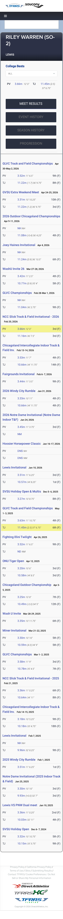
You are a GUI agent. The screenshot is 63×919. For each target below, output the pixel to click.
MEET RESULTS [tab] (30, 104)
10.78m (22, 668)
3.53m (21, 357)
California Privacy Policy (39, 867)
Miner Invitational (14, 630)
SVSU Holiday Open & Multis (22, 491)
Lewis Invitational (14, 467)
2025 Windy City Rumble (19, 759)
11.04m (22, 307)
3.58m (21, 661)
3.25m (21, 597)
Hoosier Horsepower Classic (22, 443)
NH (19, 228)
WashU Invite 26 (13, 269)
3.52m (21, 175)
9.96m (21, 750)
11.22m (22, 182)
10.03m (22, 819)
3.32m (21, 836)
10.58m (22, 575)
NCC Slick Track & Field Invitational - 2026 (31, 316)
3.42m (21, 276)
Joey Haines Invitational (19, 245)
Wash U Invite (12, 613)
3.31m (21, 199)
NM (19, 434)
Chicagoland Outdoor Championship (27, 585)
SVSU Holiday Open (16, 829)
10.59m (22, 644)
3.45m (21, 427)
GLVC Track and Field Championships (28, 163)
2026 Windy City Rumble (19, 391)
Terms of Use (16, 870)
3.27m (21, 498)
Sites (27, 870)
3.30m (21, 637)
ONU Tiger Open (13, 561)
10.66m (22, 364)
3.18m (21, 719)
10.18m (22, 726)
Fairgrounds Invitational (19, 374)
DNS (20, 451)
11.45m (45, 83)
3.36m (21, 690)
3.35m (21, 620)
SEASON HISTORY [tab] (31, 130)
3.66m (18, 83)
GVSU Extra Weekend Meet (21, 192)
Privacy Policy (17, 867)
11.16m (22, 336)
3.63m (21, 520)
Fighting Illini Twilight (17, 537)
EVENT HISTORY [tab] (31, 117)
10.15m (22, 843)
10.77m (22, 283)
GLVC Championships (17, 293)
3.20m (21, 568)
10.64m (22, 697)
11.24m (22, 259)
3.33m (21, 398)
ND (19, 551)
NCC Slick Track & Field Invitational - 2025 (31, 678)
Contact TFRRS (16, 874)
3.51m (21, 475)
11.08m (22, 235)
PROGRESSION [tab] (31, 143)
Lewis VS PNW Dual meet (20, 805)
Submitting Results (42, 870)
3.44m (21, 381)
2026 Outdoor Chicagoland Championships (31, 216)
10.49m (22, 604)
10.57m (22, 482)
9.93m (21, 795)
